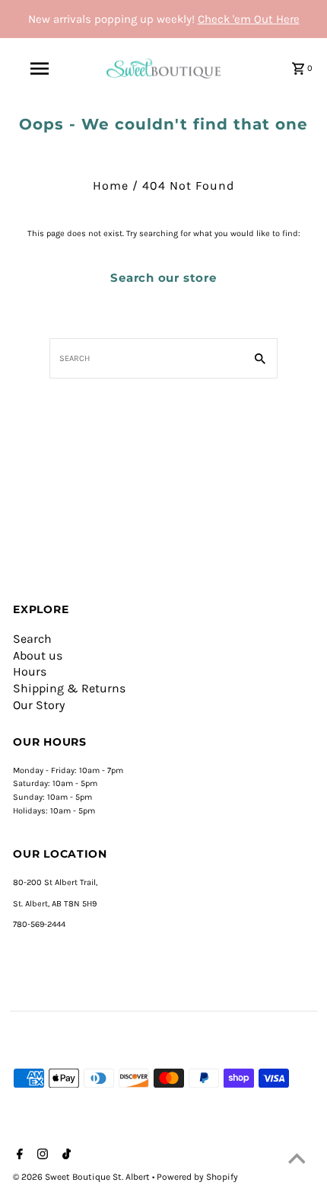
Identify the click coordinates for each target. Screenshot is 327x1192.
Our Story (39, 705)
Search (32, 638)
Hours (29, 671)
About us (37, 655)
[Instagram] (40, 1155)
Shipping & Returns (69, 688)
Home (111, 185)
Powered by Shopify (197, 1176)
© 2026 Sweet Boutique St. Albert (82, 1176)
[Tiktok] (65, 1155)
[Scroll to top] (296, 1161)
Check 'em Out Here (249, 19)
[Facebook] (18, 1155)
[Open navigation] (42, 69)
